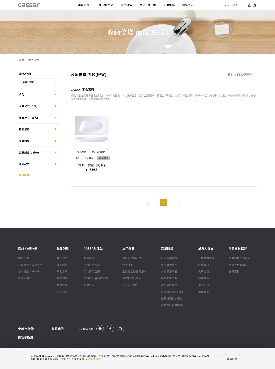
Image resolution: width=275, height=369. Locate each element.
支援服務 (169, 5)
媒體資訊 (62, 285)
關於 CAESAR (147, 5)
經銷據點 (127, 265)
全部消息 (62, 258)
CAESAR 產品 (105, 5)
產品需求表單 (169, 285)
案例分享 (62, 271)
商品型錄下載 (169, 278)
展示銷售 (126, 5)
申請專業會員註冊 (239, 265)
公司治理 (203, 271)
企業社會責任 (27, 329)
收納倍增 (103, 158)
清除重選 (24, 175)
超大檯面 (89, 158)
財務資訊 (203, 265)
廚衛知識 (62, 278)
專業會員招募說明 (172, 305)
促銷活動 (62, 265)
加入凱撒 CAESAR (29, 271)
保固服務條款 (169, 258)
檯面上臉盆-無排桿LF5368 (92, 167)
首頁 (21, 59)
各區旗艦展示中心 (133, 258)
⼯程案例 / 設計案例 (30, 265)
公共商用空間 (92, 271)
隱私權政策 (25, 337)
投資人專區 (25, 278)
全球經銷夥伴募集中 (134, 271)
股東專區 (203, 278)
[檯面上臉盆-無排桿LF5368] (92, 129)
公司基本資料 (206, 258)
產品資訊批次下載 (172, 298)
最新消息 (63, 248)
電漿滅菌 (83, 5)
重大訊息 (203, 285)
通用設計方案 (92, 265)
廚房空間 (89, 285)
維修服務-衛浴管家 (172, 292)
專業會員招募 (238, 248)
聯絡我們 (58, 329)
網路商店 (188, 5)
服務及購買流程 (131, 278)
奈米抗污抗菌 (98, 151)
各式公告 (62, 292)
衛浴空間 (89, 258)
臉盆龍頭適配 (169, 265)
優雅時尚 (81, 151)
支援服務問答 (169, 271)
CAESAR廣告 (130, 285)
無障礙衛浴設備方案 (96, 278)
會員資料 (234, 271)
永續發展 (203, 292)
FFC (77, 158)
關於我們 (23, 258)
